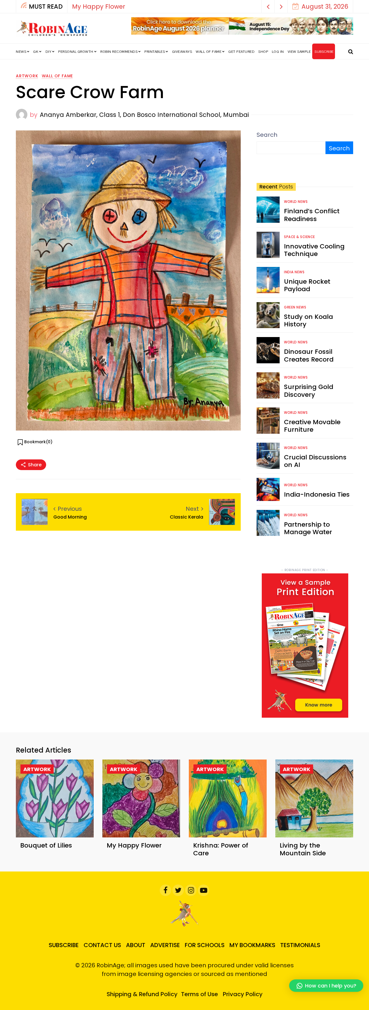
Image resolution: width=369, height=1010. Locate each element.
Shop (263, 51)
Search (267, 135)
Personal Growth (75, 51)
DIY (49, 51)
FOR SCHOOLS (205, 945)
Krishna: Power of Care (220, 849)
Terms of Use (199, 994)
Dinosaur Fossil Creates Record (309, 355)
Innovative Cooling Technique (314, 250)
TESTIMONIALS (300, 945)
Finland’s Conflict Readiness (312, 215)
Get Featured (241, 51)
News (21, 51)
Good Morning (70, 517)
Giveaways (182, 51)
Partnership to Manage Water (308, 528)
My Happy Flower (98, 6)
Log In (278, 51)
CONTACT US (102, 945)
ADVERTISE (165, 945)
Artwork (27, 76)
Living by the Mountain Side (303, 849)
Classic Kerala (186, 517)
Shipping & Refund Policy (142, 994)
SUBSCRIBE (324, 51)
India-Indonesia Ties (317, 494)
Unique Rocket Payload (307, 285)
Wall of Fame (208, 51)
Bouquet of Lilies (46, 845)
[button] (268, 6)
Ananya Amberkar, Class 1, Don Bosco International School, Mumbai (144, 115)
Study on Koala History (308, 320)
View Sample (299, 51)
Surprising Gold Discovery (308, 390)
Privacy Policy (243, 994)
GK (35, 51)
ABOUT (135, 945)
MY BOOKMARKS (252, 945)
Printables (154, 51)
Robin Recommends (119, 51)
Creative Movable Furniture (312, 426)
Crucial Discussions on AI (315, 461)
